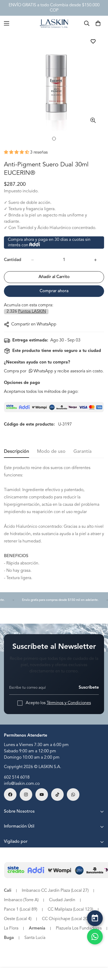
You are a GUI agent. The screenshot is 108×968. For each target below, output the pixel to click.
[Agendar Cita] (95, 918)
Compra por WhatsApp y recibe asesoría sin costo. (54, 371)
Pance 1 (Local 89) (20, 909)
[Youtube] (41, 794)
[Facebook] (10, 794)
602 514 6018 (17, 777)
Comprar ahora (54, 291)
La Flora (11, 928)
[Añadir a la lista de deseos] (93, 41)
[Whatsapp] (73, 794)
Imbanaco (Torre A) (21, 900)
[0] (98, 23)
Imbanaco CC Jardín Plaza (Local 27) (55, 891)
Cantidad (12, 260)
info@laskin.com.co (22, 784)
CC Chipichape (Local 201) (66, 919)
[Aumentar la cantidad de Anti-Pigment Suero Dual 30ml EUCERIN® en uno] (95, 260)
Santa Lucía (34, 938)
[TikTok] (57, 794)
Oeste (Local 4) (17, 919)
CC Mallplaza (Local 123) (70, 909)
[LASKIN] (54, 23)
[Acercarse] (93, 120)
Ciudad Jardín (62, 900)
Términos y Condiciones (69, 703)
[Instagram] (26, 794)
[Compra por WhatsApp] (95, 936)
